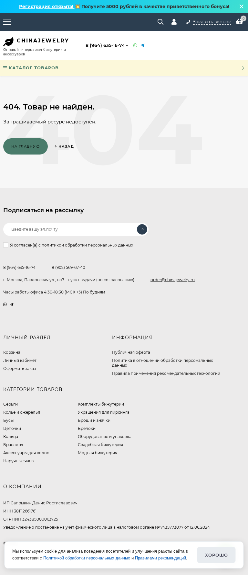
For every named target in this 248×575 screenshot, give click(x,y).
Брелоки (87, 428)
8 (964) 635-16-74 (105, 45)
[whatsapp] (5, 304)
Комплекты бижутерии (101, 404)
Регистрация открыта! (47, 6)
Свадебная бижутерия (100, 444)
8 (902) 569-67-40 (68, 267)
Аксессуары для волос (26, 452)
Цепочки (12, 428)
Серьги (10, 404)
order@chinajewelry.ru (172, 279)
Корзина (11, 352)
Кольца (10, 436)
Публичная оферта (131, 352)
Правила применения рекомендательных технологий (166, 373)
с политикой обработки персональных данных (85, 245)
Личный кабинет (19, 360)
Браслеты (13, 444)
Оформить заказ (19, 368)
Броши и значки (94, 420)
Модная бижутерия (97, 452)
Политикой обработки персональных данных (86, 558)
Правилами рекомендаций (160, 558)
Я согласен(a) (71, 245)
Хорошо (216, 555)
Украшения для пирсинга (103, 412)
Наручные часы (18, 460)
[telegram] (12, 304)
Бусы (8, 420)
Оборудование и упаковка (104, 436)
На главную (25, 146)
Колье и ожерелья (21, 412)
